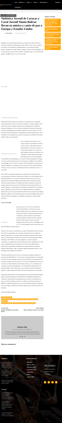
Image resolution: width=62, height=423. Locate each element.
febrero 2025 (30, 364)
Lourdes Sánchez (6, 303)
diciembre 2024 (31, 367)
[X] (24, 336)
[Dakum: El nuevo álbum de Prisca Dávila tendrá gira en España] (16, 382)
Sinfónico (12, 15)
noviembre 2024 (31, 369)
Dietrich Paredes (6, 297)
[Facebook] (20, 336)
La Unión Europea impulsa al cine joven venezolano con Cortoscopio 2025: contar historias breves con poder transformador (51, 22)
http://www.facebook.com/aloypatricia (22, 329)
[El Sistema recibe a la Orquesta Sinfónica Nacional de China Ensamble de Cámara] (16, 365)
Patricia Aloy (9, 33)
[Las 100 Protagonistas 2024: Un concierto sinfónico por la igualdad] (16, 414)
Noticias (7, 15)
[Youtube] (56, 382)
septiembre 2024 (30, 373)
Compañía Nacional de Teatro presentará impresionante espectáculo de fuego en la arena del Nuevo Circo (8, 395)
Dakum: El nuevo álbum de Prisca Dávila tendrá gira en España (8, 382)
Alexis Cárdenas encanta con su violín (34, 310)
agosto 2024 (30, 377)
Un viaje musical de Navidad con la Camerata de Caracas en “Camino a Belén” (52, 35)
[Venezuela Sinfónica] (6, 5)
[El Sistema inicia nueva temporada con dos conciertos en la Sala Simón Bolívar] (16, 373)
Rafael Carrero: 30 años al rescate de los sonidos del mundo (51, 29)
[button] (58, 2)
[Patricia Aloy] (3, 33)
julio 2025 (30, 362)
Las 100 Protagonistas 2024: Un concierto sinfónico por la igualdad (8, 414)
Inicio (3, 15)
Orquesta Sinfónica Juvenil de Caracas (24, 303)
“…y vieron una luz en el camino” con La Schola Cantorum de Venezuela (52, 47)
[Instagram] (22, 336)
